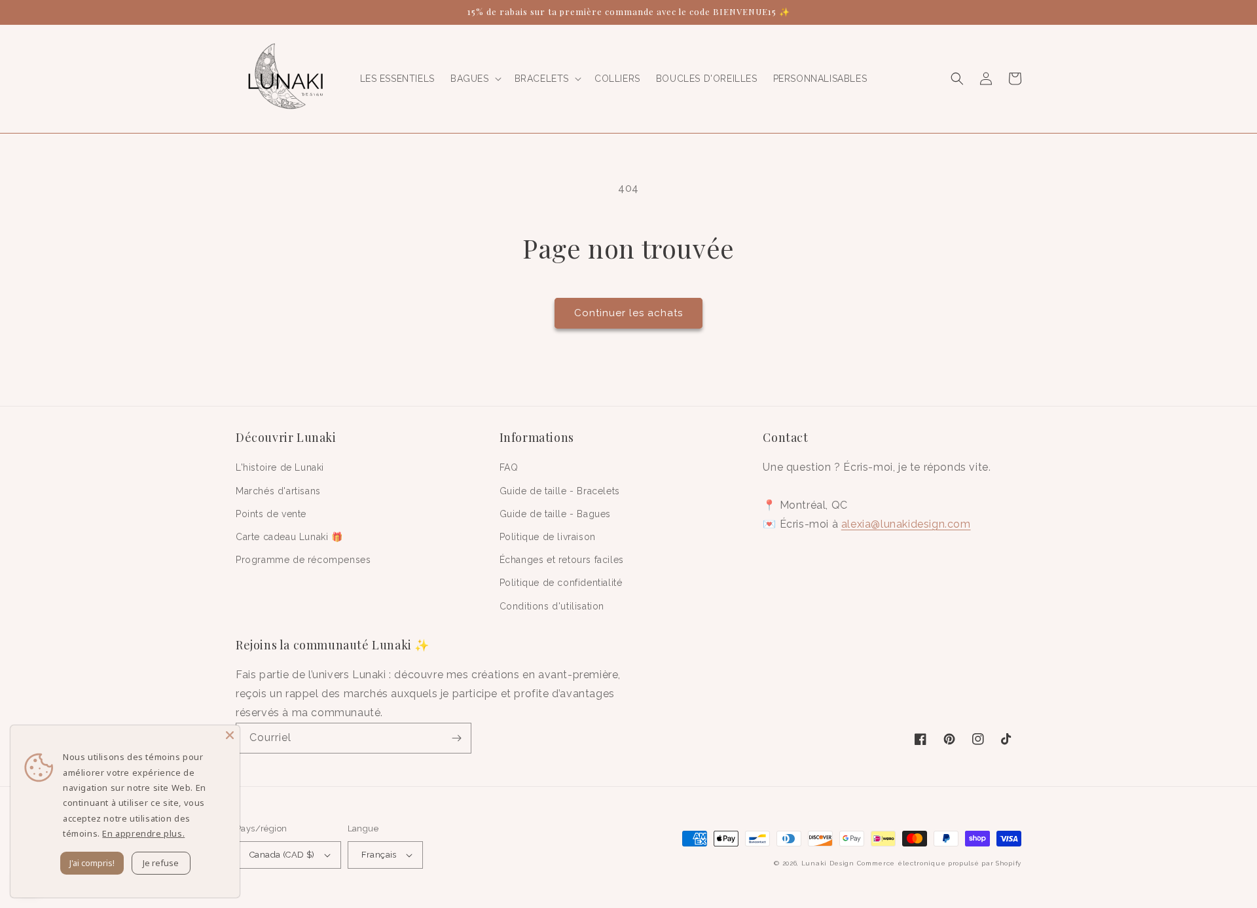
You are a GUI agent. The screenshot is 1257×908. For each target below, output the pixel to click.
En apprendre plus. (143, 833)
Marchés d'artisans (278, 491)
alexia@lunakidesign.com (906, 524)
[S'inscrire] (456, 738)
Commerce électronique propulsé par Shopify (939, 863)
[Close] (229, 735)
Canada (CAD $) (282, 855)
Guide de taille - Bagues (555, 514)
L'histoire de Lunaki (280, 467)
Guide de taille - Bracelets (560, 491)
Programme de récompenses (303, 559)
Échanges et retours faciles (562, 559)
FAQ (509, 467)
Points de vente (271, 514)
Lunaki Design (827, 863)
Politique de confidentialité (561, 582)
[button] (475, 78)
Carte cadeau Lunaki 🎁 (289, 537)
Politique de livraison (548, 537)
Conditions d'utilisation (552, 606)
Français (379, 855)
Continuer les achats (628, 313)
